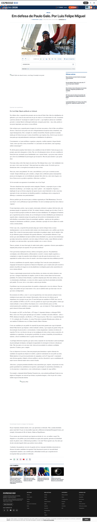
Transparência (81, 508)
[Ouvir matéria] (28, 69)
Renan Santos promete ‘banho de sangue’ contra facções (76, 77)
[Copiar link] (55, 59)
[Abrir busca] (90, 2)
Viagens (45, 514)
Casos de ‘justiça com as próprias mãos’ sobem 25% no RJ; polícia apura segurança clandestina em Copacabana (16, 481)
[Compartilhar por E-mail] (52, 59)
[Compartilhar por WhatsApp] (40, 59)
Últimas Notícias (47, 501)
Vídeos (63, 497)
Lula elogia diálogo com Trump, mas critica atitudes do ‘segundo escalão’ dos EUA (76, 102)
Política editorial (82, 503)
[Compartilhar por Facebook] (43, 59)
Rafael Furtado (35, 19)
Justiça (45, 499)
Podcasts (63, 501)
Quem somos (81, 494)
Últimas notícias (65, 494)
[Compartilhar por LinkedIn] (46, 59)
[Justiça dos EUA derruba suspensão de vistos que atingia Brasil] (43, 471)
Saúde (45, 503)
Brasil (48, 12)
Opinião (45, 494)
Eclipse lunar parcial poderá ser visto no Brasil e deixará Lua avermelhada (57, 479)
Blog (45, 512)
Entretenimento (47, 510)
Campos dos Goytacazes (31, 503)
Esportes (46, 505)
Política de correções (83, 505)
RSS (62, 508)
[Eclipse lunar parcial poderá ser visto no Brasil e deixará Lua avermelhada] (57, 471)
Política (28, 499)
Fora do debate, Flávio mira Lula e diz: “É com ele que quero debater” (75, 83)
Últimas (28, 494)
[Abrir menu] (94, 2)
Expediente (81, 497)
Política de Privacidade (48, 520)
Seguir (40, 19)
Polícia (45, 497)
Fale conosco (81, 499)
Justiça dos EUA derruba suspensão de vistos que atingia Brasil (43, 479)
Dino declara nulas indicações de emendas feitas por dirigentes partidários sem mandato (76, 89)
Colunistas (64, 505)
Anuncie (80, 501)
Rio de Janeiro (29, 497)
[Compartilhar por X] (49, 59)
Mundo (28, 501)
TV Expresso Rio (65, 499)
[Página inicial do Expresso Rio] (9, 2)
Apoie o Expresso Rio (8, 504)
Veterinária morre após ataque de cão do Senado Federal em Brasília (29, 479)
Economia (46, 508)
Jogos (28, 508)
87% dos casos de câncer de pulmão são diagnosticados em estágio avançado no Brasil (75, 96)
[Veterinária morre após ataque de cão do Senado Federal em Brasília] (30, 471)
